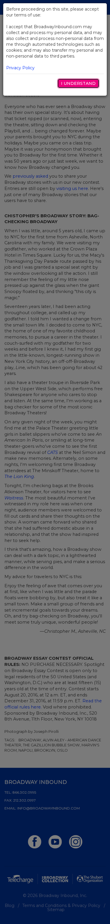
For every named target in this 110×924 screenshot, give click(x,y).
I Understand (78, 83)
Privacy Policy (20, 67)
